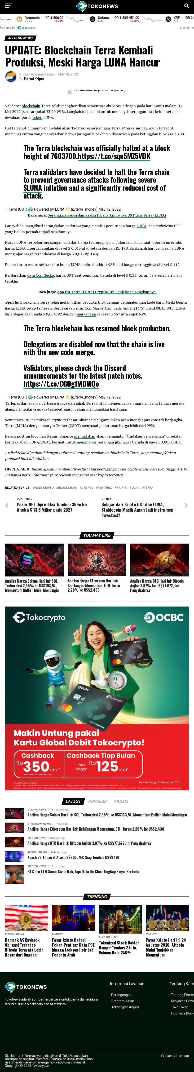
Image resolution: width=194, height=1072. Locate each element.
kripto (122, 487)
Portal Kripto (34, 79)
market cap (86, 314)
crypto (87, 487)
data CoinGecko (40, 275)
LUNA (141, 225)
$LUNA (32, 187)
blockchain (31, 105)
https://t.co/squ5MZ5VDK (114, 156)
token (37, 117)
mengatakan (84, 436)
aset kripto (44, 487)
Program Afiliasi (123, 1001)
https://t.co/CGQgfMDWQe (61, 383)
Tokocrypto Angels (125, 1007)
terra (148, 487)
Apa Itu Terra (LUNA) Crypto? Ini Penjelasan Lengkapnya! (107, 291)
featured (105, 487)
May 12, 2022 (109, 209)
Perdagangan (121, 995)
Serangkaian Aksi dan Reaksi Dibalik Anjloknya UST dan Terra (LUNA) (107, 215)
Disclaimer (187, 27)
